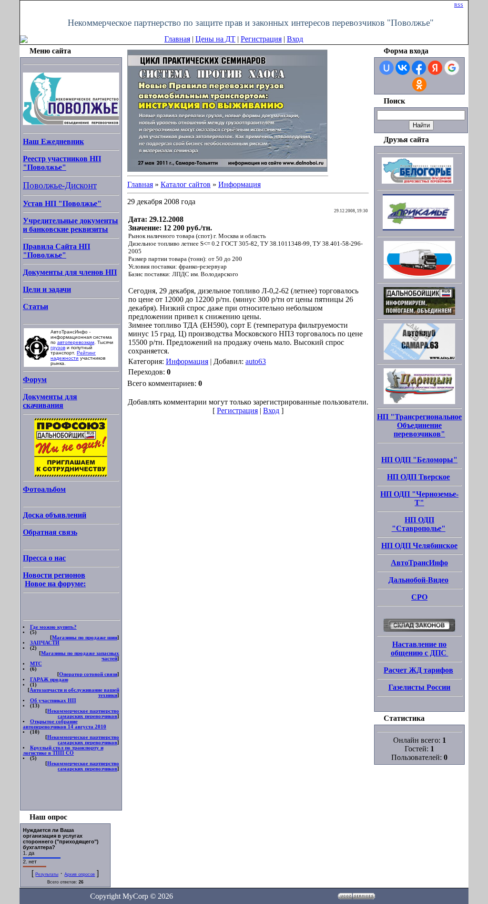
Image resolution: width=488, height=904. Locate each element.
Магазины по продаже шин (84, 637)
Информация (239, 184)
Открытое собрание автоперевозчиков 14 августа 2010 (64, 724)
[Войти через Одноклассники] (419, 84)
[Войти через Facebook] (419, 68)
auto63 (255, 361)
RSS (458, 5)
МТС (36, 663)
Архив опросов (79, 874)
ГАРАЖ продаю (49, 679)
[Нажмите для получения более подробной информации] (227, 110)
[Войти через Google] (451, 67)
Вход (295, 39)
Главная (177, 39)
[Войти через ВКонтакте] (403, 68)
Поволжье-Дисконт (60, 185)
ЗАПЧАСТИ (45, 642)
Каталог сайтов (186, 184)
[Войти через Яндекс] (435, 68)
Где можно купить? (53, 627)
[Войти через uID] (386, 68)
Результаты (46, 874)
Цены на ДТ (215, 39)
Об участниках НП (53, 700)
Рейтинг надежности (73, 355)
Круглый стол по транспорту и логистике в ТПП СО (63, 750)
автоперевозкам (75, 342)
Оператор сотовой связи (88, 674)
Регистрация (261, 39)
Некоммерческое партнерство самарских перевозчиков (83, 713)
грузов (58, 347)
